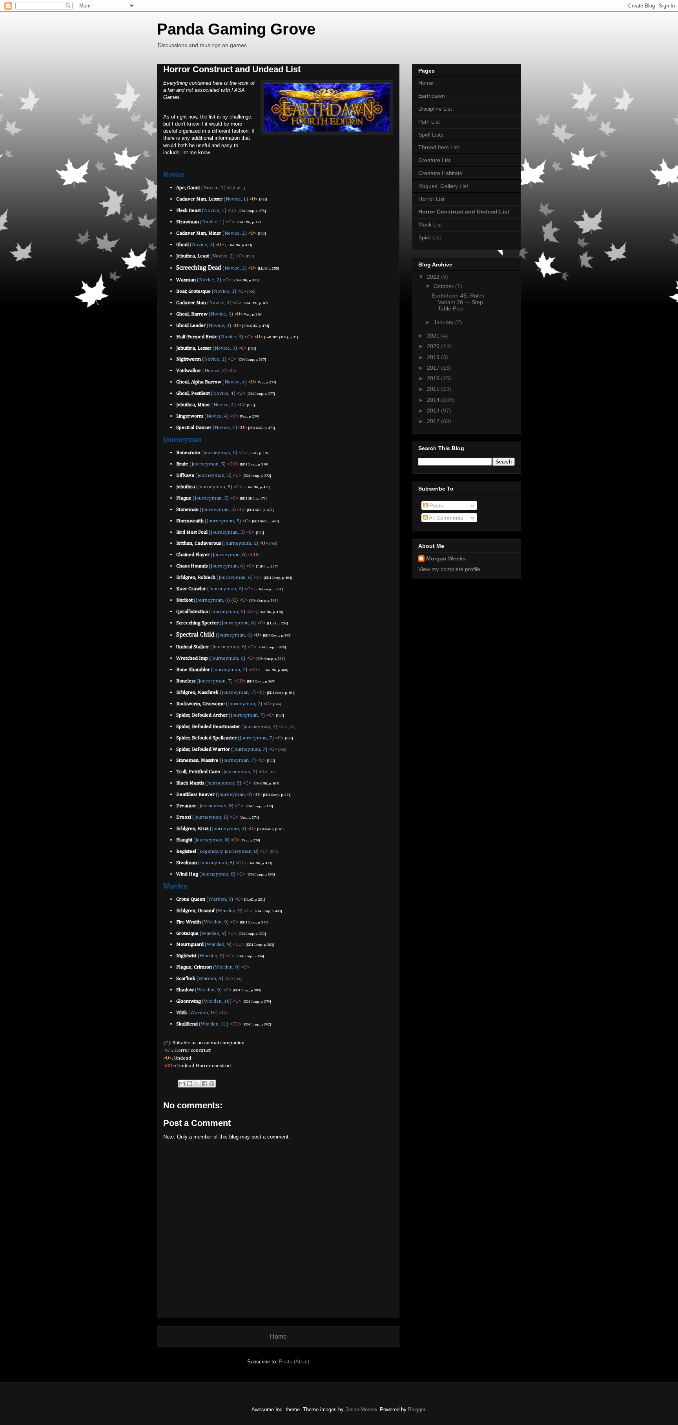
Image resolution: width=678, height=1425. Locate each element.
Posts (435, 505)
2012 (434, 421)
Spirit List (429, 237)
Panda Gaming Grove (236, 29)
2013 (434, 410)
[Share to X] (197, 1083)
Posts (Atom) (294, 1362)
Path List (429, 122)
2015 (434, 389)
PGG (241, 188)
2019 (434, 357)
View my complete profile (449, 569)
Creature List (434, 160)
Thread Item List (438, 147)
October (444, 286)
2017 (434, 368)
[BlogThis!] (189, 1083)
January (444, 322)
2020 (434, 346)
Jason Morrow (361, 1409)
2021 (434, 335)
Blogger (416, 1409)
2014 (434, 400)
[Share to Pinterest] (212, 1083)
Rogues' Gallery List (443, 186)
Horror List (431, 199)
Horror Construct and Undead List (463, 211)
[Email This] (182, 1083)
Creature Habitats (440, 173)
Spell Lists (430, 134)
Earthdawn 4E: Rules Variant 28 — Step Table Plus (458, 302)
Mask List (430, 224)
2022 (434, 277)
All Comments (445, 518)
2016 (434, 378)
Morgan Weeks (446, 558)
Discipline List (435, 109)
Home (278, 1336)
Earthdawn (431, 96)
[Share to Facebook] (204, 1083)
